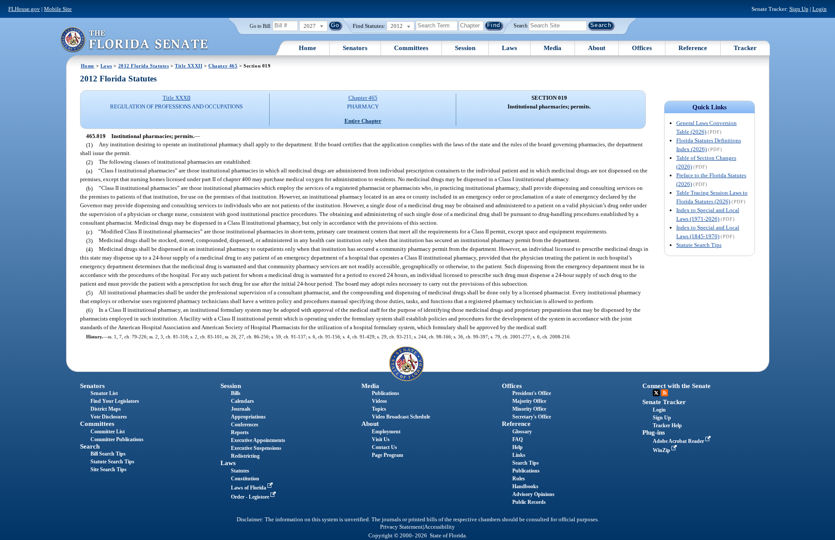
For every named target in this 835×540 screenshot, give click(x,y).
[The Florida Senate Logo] (134, 39)
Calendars (242, 401)
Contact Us (384, 447)
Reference (692, 47)
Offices (642, 47)
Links (518, 455)
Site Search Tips (108, 469)
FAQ (517, 439)
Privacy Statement (401, 527)
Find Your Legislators (114, 401)
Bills (235, 393)
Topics (379, 409)
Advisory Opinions (533, 494)
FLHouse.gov (24, 9)
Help (517, 447)
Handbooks (525, 486)
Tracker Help (667, 425)
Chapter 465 (222, 65)
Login (819, 9)
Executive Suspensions (256, 448)
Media (552, 47)
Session (465, 47)
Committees (411, 47)
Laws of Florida (249, 488)
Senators (355, 47)
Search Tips (525, 463)
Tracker (745, 47)
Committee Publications (117, 439)
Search (521, 25)
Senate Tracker (664, 401)
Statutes (240, 471)
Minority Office (529, 409)
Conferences (244, 425)
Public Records (529, 502)
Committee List (107, 432)
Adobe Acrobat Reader (679, 441)
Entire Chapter (362, 121)
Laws (509, 47)
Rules (518, 479)
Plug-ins (653, 432)
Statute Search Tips (698, 245)
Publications (385, 393)
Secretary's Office (531, 417)
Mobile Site (58, 9)
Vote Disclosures (108, 417)
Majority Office (529, 401)
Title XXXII (188, 65)
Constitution (245, 479)
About (596, 47)
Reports (240, 432)
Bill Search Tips (108, 454)
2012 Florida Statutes (143, 65)
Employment (386, 432)
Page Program (387, 455)
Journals (240, 409)
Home (307, 47)
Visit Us (381, 439)
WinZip (662, 450)
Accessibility (439, 527)
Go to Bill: (260, 26)
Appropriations (248, 417)
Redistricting (245, 456)
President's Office (531, 393)
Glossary (522, 432)
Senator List (104, 393)
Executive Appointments (258, 440)
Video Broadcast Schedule (401, 417)
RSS (664, 392)
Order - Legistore (251, 497)
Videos (379, 401)
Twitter (656, 392)
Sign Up (798, 9)
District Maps (105, 409)
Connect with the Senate (676, 385)
